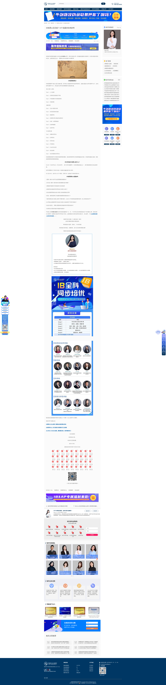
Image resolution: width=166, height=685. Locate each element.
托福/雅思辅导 (66, 667)
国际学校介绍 (66, 672)
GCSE (78, 670)
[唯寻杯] (112, 114)
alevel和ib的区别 (107, 70)
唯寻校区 (91, 667)
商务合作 (91, 670)
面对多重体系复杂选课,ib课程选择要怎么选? (60, 641)
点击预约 (112, 134)
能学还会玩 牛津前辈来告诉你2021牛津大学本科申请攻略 (115, 100)
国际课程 (52, 23)
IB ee (52, 490)
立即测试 (106, 134)
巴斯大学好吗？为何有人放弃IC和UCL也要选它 (113, 94)
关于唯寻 (91, 665)
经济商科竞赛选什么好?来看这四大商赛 (57, 506)
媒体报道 (91, 669)
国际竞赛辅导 (66, 669)
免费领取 (117, 144)
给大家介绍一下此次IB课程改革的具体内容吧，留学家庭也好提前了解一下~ (88, 643)
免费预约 (117, 134)
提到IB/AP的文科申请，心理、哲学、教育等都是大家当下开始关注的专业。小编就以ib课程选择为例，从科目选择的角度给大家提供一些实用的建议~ (60, 643)
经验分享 (78, 672)
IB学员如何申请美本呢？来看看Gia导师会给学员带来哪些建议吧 (117, 86)
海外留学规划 (66, 670)
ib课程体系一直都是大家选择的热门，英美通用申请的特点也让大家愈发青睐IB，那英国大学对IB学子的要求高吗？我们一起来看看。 (88, 653)
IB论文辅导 (77, 490)
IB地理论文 (56, 490)
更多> (119, 79)
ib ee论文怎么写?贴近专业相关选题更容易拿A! (88, 646)
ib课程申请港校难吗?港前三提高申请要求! (60, 651)
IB (55, 23)
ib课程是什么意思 (108, 63)
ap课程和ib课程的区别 (108, 68)
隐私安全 (94, 683)
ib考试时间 (115, 66)
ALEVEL (78, 665)
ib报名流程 (116, 63)
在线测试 (106, 144)
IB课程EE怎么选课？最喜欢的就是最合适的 (56, 424)
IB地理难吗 (70, 490)
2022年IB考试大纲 (108, 73)
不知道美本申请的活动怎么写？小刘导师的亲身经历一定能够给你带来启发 (119, 90)
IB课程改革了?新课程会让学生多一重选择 (88, 641)
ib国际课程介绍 (107, 66)
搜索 (103, 3)
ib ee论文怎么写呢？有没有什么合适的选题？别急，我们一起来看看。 (88, 648)
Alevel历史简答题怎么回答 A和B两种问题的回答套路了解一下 (86, 506)
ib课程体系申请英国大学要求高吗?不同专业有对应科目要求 (88, 651)
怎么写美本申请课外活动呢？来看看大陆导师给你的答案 (115, 88)
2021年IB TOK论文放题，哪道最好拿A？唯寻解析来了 (58, 430)
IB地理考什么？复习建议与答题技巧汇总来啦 (56, 427)
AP (77, 669)
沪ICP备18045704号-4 (74, 683)
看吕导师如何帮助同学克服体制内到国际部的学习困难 (115, 92)
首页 (49, 23)
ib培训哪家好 (115, 70)
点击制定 (112, 144)
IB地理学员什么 (63, 490)
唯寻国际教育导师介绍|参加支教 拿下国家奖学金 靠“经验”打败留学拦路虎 (119, 83)
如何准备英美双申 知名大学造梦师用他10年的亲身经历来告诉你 (117, 96)
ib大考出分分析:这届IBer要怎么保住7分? (60, 646)
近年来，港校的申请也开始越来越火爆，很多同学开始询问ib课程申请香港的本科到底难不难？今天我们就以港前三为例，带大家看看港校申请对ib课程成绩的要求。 (60, 653)
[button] (97, 558)
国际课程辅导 (66, 665)
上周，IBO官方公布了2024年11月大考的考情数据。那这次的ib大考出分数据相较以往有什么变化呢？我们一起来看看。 (60, 648)
